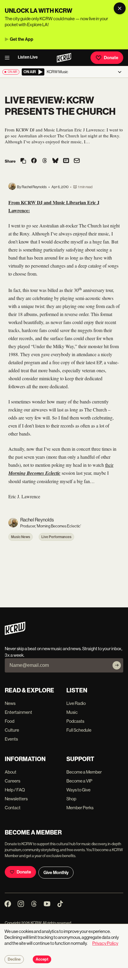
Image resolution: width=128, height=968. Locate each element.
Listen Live (28, 57)
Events (11, 738)
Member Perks (79, 807)
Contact (13, 807)
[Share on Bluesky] (55, 161)
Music (72, 712)
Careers (12, 780)
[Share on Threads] (45, 161)
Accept (42, 959)
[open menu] (8, 57)
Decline (14, 959)
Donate (111, 57)
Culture (12, 730)
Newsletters (16, 798)
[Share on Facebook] (34, 161)
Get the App (21, 39)
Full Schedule (78, 730)
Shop (71, 798)
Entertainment (18, 712)
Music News (20, 537)
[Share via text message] (66, 161)
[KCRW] (15, 633)
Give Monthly (55, 872)
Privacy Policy (105, 943)
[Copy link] (23, 161)
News (10, 703)
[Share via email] (77, 161)
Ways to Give (78, 789)
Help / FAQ (15, 789)
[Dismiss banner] (120, 8)
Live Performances (56, 537)
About (10, 771)
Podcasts (75, 721)
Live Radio (76, 703)
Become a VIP (79, 780)
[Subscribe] (117, 665)
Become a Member (84, 771)
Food (9, 721)
